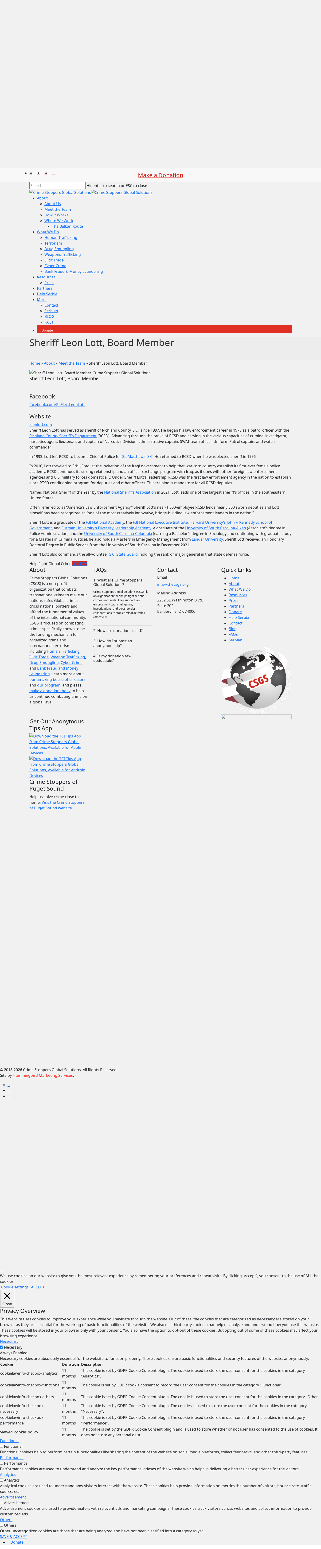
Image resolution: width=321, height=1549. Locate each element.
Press (234, 600)
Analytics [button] (8, 1474)
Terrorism (50, 1150)
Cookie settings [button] (15, 1287)
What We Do (240, 589)
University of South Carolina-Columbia (118, 533)
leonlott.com (40, 424)
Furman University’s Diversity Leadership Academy (106, 528)
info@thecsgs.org (173, 584)
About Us (49, 1111)
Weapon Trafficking (68, 656)
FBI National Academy (105, 522)
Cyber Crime (71, 662)
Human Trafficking (63, 651)
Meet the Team (72, 363)
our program (48, 685)
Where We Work (55, 1128)
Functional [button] (9, 1440)
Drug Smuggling (44, 662)
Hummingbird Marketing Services (43, 1075)
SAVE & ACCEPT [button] (13, 1536)
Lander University (207, 539)
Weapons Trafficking (59, 1161)
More (38, 1207)
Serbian (235, 640)
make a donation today (49, 690)
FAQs (233, 634)
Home (34, 363)
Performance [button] (11, 1457)
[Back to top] (1, 1270)
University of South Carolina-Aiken (215, 528)
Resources (238, 594)
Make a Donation (160, 175)
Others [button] (6, 1519)
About (49, 363)
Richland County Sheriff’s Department (63, 435)
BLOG (46, 1223)
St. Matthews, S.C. (137, 456)
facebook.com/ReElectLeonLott (57, 404)
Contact (236, 623)
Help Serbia (239, 617)
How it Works (53, 1122)
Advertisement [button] (13, 1497)
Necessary (13, 1347)
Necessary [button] (9, 1341)
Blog (233, 628)
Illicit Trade (39, 656)
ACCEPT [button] (38, 1287)
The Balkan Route (63, 1133)
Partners (236, 606)
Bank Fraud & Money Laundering (70, 1178)
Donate (235, 611)
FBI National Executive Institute (160, 522)
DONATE (79, 563)
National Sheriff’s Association (130, 492)
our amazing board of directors (57, 679)
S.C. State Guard (123, 554)
